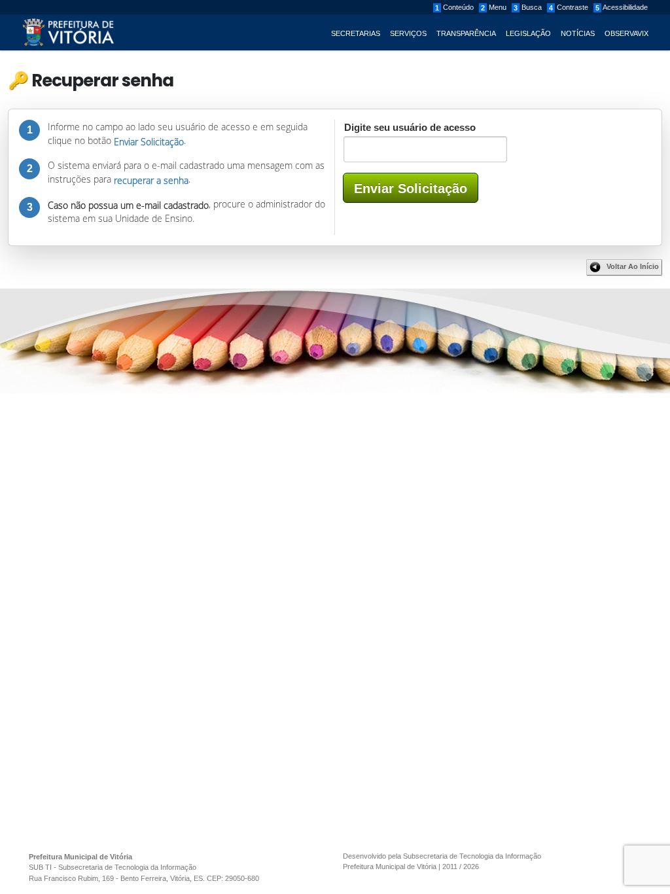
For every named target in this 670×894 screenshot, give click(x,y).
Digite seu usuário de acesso (413, 127)
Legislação (528, 33)
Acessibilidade (621, 7)
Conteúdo (454, 7)
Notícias (578, 33)
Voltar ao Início (633, 266)
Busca (528, 7)
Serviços (408, 33)
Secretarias (355, 33)
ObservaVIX (626, 33)
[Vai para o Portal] (68, 31)
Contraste (568, 7)
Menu (493, 7)
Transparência (466, 33)
